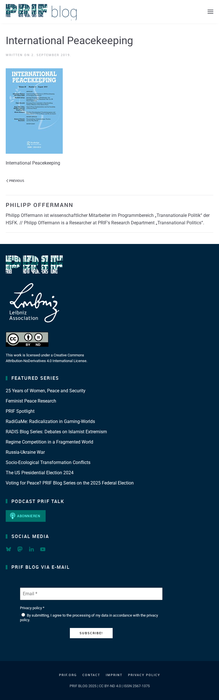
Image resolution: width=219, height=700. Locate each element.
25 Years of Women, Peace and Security (46, 390)
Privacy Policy (144, 675)
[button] (210, 11)
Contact (91, 675)
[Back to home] (41, 11)
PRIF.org (68, 675)
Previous (16, 180)
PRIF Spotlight (20, 411)
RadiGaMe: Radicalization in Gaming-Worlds (50, 421)
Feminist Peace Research (31, 401)
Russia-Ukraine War (25, 452)
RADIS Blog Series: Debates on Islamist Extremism (56, 431)
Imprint (114, 675)
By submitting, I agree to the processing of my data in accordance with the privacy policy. (89, 617)
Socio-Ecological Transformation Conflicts (48, 462)
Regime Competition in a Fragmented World (49, 442)
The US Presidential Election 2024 (40, 472)
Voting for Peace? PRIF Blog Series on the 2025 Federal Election (70, 483)
